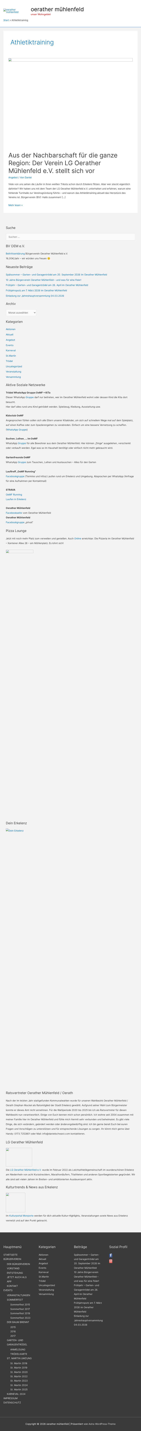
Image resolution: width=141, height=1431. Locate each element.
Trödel (9, 361)
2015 (13, 1327)
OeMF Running (14, 494)
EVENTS (8, 1290)
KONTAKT (12, 1286)
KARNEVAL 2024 (16, 1394)
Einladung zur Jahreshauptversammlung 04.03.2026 (35, 295)
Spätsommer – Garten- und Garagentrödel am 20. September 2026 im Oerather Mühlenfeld (56, 274)
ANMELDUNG (17, 1349)
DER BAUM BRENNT (18, 1322)
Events (9, 345)
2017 (13, 1336)
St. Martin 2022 (19, 1376)
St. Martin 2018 (18, 1363)
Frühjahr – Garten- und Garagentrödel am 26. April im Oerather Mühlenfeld (47, 285)
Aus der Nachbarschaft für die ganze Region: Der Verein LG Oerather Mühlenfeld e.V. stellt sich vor (62, 163)
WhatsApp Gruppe (17, 429)
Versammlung (13, 377)
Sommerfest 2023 (20, 1317)
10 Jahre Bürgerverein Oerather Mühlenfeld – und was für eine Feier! (43, 280)
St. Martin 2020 (19, 1372)
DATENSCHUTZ (12, 1402)
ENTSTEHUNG (15, 1272)
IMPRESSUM (10, 1398)
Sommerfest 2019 (20, 1313)
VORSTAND (13, 1268)
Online (77, 538)
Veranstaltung (13, 371)
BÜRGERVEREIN (12, 1259)
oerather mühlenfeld (57, 9)
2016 (13, 1331)
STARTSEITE (10, 1254)
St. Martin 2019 (18, 1367)
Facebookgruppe (15, 476)
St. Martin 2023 (19, 1380)
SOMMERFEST (15, 1299)
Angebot (13, 177)
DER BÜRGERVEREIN (18, 1264)
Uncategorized (14, 366)
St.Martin (11, 355)
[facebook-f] (110, 1255)
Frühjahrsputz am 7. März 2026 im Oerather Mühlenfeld (36, 290)
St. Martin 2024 (19, 1385)
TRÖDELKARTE (18, 1354)
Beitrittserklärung (15, 253)
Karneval (11, 350)
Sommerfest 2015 (20, 1304)
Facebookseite (14, 512)
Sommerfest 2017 (20, 1309)
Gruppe (30, 397)
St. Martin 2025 (19, 1389)
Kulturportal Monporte (21, 1215)
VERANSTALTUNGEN (18, 1295)
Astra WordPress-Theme (102, 1424)
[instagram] (110, 1261)
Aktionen (10, 329)
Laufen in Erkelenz (16, 499)
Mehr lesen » (15, 205)
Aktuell (9, 334)
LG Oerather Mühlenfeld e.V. (25, 1169)
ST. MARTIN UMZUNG (19, 1358)
